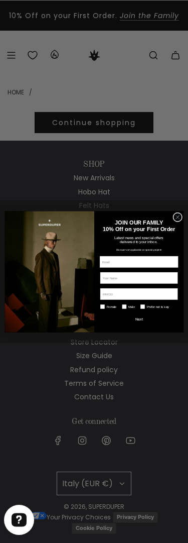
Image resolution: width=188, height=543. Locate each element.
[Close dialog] (177, 216)
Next (138, 319)
